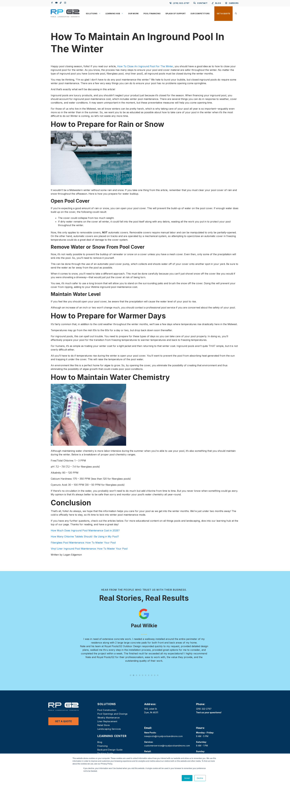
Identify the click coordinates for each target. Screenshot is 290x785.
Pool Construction (106, 710)
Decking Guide (105, 753)
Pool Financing (152, 13)
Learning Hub (112, 13)
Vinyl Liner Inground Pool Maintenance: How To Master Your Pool (89, 548)
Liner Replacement (107, 721)
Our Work (133, 13)
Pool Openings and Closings (112, 714)
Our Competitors (199, 13)
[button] (236, 13)
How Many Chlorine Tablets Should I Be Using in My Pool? (85, 536)
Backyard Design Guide (110, 749)
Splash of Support (175, 13)
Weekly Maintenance (108, 717)
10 (157, 675)
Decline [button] (200, 778)
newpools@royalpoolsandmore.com (163, 736)
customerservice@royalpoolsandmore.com (167, 745)
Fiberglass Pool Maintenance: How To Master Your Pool (83, 542)
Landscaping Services (109, 729)
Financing (102, 746)
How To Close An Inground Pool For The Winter (145, 66)
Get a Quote (223, 13)
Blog (99, 742)
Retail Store (103, 725)
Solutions (91, 13)
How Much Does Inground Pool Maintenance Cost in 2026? (85, 530)
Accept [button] (187, 778)
